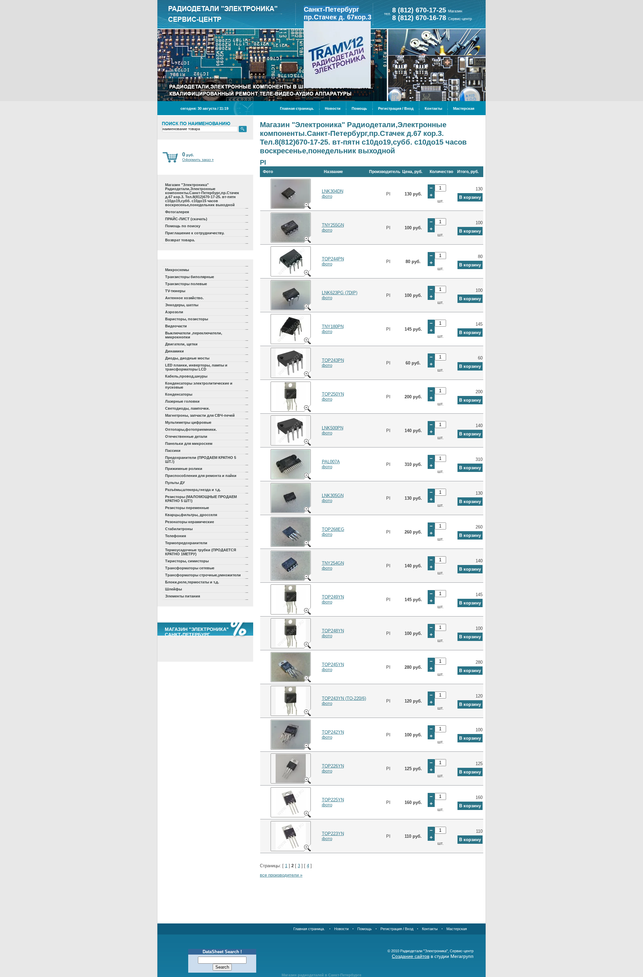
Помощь (359, 108)
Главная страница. (297, 108)
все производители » (281, 875)
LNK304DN (332, 191)
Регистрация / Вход (396, 108)
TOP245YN (333, 664)
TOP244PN (333, 258)
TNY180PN (333, 326)
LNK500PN (332, 427)
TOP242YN (333, 732)
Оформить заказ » (198, 160)
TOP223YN (333, 833)
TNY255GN (333, 225)
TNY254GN (333, 563)
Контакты (433, 108)
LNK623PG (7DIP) (339, 292)
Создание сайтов (410, 956)
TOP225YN (333, 799)
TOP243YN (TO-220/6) (344, 698)
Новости (333, 108)
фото (327, 196)
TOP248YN (333, 630)
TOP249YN (333, 596)
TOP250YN (333, 394)
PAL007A (331, 461)
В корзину (470, 197)
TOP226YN (333, 765)
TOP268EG (333, 529)
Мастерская (463, 108)
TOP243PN (333, 360)
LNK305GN (333, 495)
